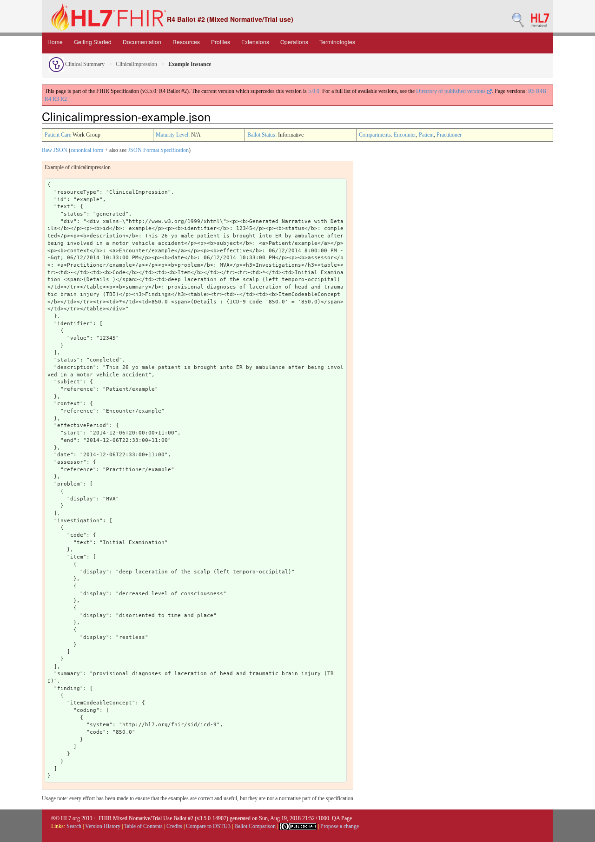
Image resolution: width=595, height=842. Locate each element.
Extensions (255, 42)
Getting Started (93, 42)
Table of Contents (143, 826)
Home (55, 42)
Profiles (220, 42)
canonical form (87, 150)
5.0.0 (313, 91)
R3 (56, 99)
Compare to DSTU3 (208, 826)
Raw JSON (54, 150)
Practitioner (449, 135)
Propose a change (339, 826)
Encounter (405, 135)
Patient (426, 135)
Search (73, 826)
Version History (102, 826)
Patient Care (58, 135)
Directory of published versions (451, 91)
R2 (63, 99)
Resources (186, 42)
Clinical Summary (84, 64)
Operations (294, 42)
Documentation (142, 42)
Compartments (375, 135)
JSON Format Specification (158, 150)
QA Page (342, 818)
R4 (48, 99)
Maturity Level (172, 135)
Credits (174, 826)
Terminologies (337, 42)
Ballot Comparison (255, 826)
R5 (531, 91)
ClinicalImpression (136, 64)
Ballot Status (261, 135)
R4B (541, 91)
